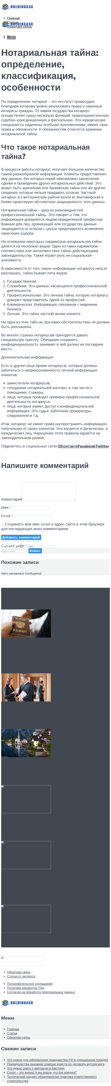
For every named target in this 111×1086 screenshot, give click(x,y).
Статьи (12, 1033)
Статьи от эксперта (21, 976)
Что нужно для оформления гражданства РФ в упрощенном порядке (51, 656)
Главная (13, 18)
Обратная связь (18, 972)
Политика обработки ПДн (25, 988)
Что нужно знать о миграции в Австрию (36, 1068)
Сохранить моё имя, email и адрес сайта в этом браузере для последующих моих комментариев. (52, 526)
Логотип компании (30, 943)
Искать (35, 551)
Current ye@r (14, 546)
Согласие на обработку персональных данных (41, 992)
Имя (6, 507)
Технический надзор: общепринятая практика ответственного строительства (51, 887)
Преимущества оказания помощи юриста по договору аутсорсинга (54, 716)
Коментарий (11, 499)
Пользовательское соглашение (30, 983)
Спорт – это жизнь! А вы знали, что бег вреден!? (51, 827)
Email (7, 515)
